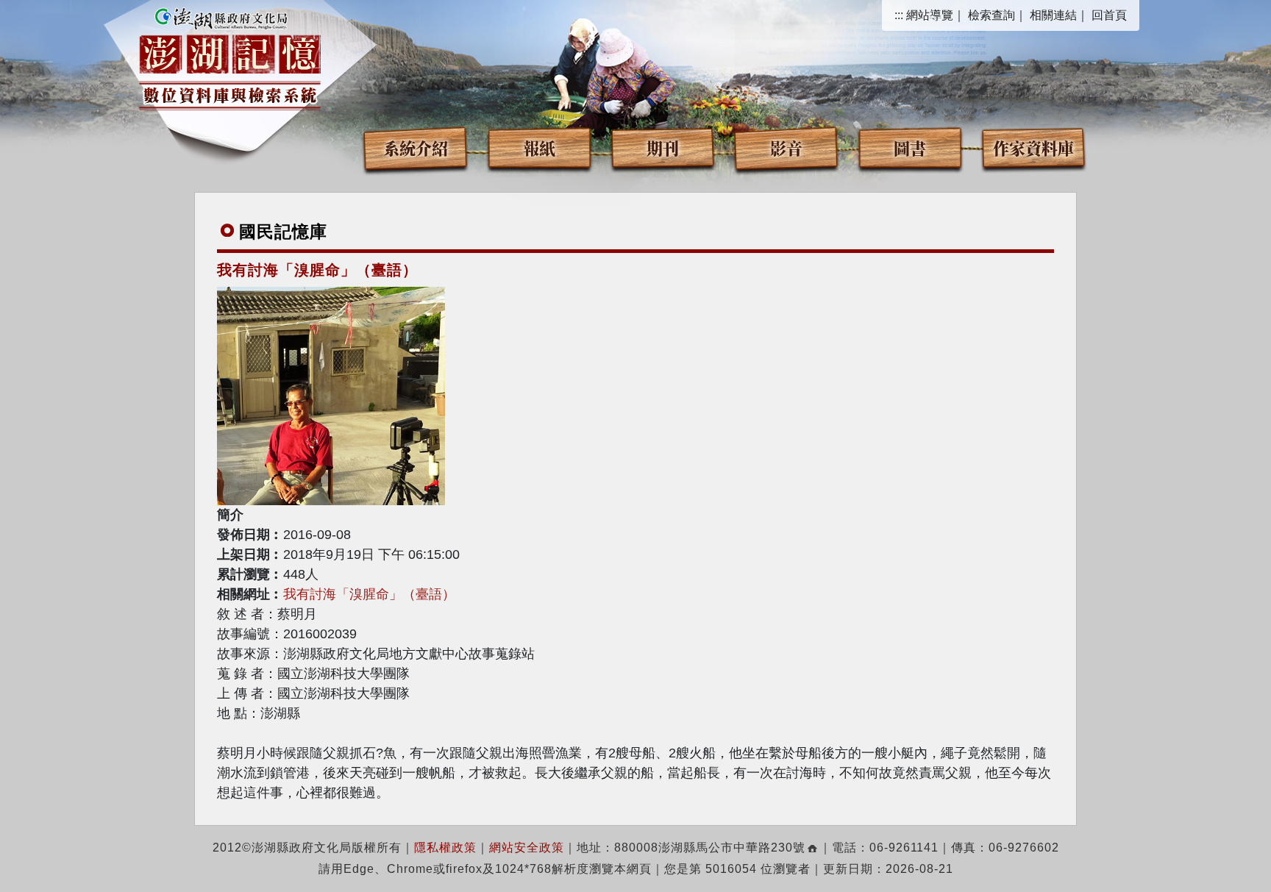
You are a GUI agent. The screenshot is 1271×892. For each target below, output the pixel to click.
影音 (786, 147)
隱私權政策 (445, 847)
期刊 (663, 147)
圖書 (910, 147)
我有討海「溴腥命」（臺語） (369, 594)
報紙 (539, 147)
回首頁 (1109, 15)
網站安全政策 (526, 847)
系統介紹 (415, 147)
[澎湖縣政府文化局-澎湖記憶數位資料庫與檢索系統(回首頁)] (230, 56)
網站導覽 (929, 15)
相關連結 (1053, 15)
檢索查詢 (991, 15)
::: (898, 15)
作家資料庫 (1033, 147)
